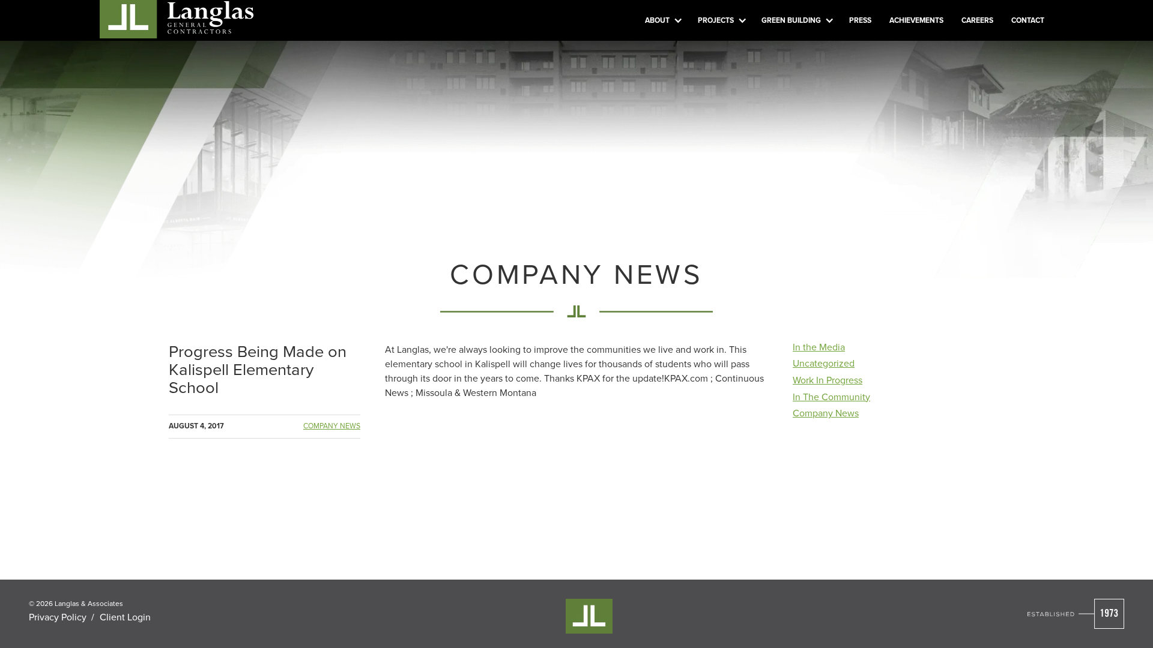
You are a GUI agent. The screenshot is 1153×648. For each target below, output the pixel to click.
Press (860, 20)
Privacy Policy (57, 617)
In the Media (819, 346)
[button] (663, 20)
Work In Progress (827, 379)
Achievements (916, 20)
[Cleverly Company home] (176, 17)
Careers (977, 20)
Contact (1027, 20)
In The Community (831, 396)
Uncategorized (824, 363)
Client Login (125, 617)
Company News (331, 426)
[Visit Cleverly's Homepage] (1075, 614)
